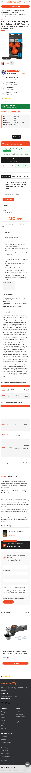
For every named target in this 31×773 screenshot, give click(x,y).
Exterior (3, 717)
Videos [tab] (26, 176)
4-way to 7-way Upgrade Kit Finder (20, 715)
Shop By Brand (19, 722)
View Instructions (8, 199)
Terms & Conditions (6, 753)
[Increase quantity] (9, 137)
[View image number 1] (3, 63)
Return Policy (4, 748)
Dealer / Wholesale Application (6, 759)
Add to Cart (16, 663)
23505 (3, 434)
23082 (3, 390)
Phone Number (6, 570)
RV (1, 726)
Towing (3, 712)
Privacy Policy (4, 750)
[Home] (13, 2)
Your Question (6, 584)
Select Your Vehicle (16, 6)
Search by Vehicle (19, 712)
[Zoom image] (27, 34)
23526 (3, 413)
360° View (7, 58)
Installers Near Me (6, 742)
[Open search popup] (24, 2)
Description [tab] (6, 176)
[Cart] (29, 2)
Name (4, 563)
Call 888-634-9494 (13, 547)
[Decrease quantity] (3, 137)
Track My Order (5, 739)
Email (4, 577)
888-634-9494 (11, 73)
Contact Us (4, 736)
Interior (3, 720)
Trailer (2, 714)
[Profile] (26, 2)
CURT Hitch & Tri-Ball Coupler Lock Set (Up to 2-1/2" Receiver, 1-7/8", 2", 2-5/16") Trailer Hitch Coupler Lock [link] (14, 15)
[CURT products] (4, 111)
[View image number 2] (7, 63)
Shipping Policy (5, 745)
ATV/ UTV (3, 728)
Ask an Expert (20, 73)
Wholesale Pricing (20, 719)
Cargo (2, 723)
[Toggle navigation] (2, 2)
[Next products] (29, 670)
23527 (3, 424)
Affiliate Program (5, 756)
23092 (3, 463)
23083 (3, 395)
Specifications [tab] (16, 176)
